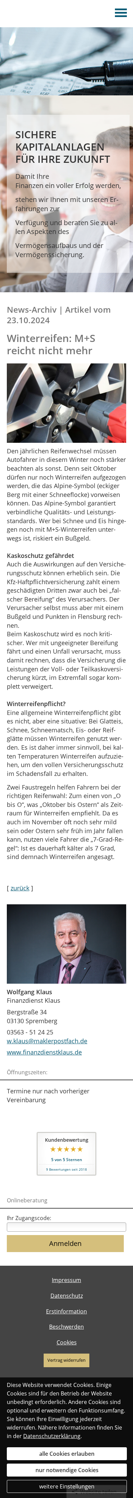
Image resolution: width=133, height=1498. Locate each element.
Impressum (66, 1280)
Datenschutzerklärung (51, 1436)
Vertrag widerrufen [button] (66, 1360)
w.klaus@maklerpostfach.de (47, 1041)
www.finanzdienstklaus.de (44, 1052)
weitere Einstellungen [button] (66, 1486)
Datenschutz (66, 1295)
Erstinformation (66, 1311)
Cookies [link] (67, 1342)
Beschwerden (66, 1326)
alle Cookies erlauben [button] (66, 1453)
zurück (20, 888)
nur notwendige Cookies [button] (67, 1470)
